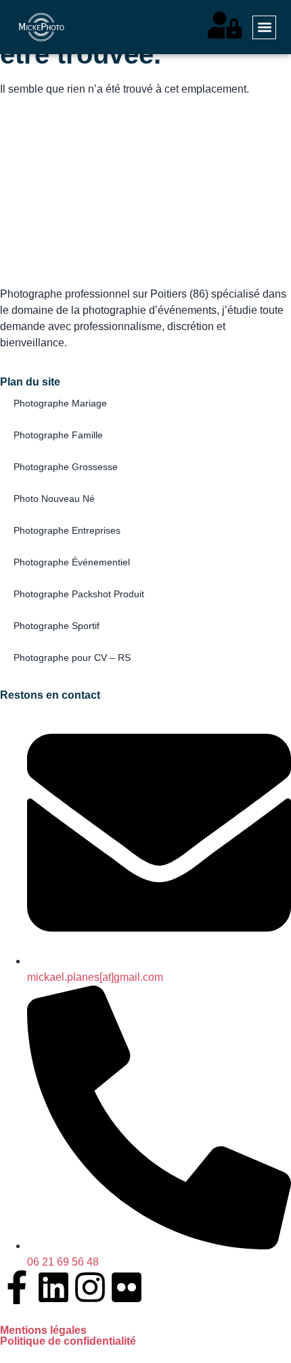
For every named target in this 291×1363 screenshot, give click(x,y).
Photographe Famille (58, 435)
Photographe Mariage (60, 403)
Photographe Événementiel (72, 562)
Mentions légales (43, 1330)
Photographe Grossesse (66, 466)
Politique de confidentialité (68, 1341)
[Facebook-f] (17, 1287)
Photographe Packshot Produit (79, 593)
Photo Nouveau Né (54, 498)
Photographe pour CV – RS (72, 657)
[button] (264, 27)
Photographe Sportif (56, 625)
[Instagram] (90, 1287)
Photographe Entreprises (67, 530)
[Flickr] (126, 1287)
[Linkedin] (53, 1287)
